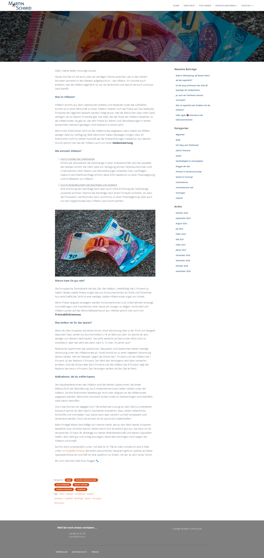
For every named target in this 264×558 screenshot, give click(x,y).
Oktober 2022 (182, 213)
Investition (58, 498)
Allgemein (180, 134)
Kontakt (246, 5)
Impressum (61, 551)
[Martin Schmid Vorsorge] (20, 5)
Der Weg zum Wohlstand (86, 480)
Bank (69, 480)
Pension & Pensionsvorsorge (189, 171)
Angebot (69, 494)
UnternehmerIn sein (184, 187)
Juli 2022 (179, 228)
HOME (176, 5)
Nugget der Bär (81, 485)
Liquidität (69, 498)
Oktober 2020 (182, 266)
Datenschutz (79, 551)
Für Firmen (205, 5)
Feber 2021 (181, 244)
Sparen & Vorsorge (64, 489)
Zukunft (179, 198)
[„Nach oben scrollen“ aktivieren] (258, 552)
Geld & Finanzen (62, 485)
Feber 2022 (181, 234)
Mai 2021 (180, 239)
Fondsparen (80, 494)
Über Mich (189, 5)
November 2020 (183, 260)
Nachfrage (78, 498)
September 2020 (183, 271)
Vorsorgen (96, 498)
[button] (236, 5)
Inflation (90, 494)
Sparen (88, 498)
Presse (95, 551)
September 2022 (183, 218)
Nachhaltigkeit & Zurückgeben (189, 161)
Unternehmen (182, 182)
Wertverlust (59, 503)
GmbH (178, 155)
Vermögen (81, 489)
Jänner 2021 (181, 250)
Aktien (62, 494)
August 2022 (181, 223)
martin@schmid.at (77, 536)
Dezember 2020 (183, 255)
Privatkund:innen (225, 5)
